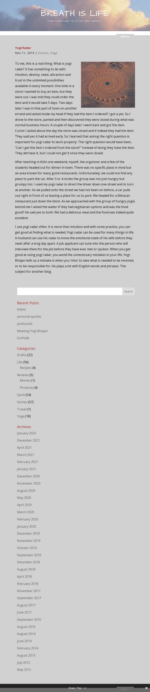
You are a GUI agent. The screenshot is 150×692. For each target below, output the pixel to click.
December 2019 (28, 533)
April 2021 (24, 447)
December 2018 (28, 562)
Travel (21, 409)
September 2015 (29, 619)
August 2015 (26, 627)
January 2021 (26, 469)
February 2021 (27, 462)
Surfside (23, 338)
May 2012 (24, 669)
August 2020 (26, 490)
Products (26, 387)
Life (19, 362)
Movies (25, 380)
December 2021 (28, 440)
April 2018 (24, 576)
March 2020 (25, 512)
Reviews (23, 375)
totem (21, 309)
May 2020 (24, 497)
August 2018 (26, 569)
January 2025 (26, 433)
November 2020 (28, 483)
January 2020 (26, 526)
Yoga (53, 53)
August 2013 (26, 655)
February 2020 (27, 519)
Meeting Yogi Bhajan (32, 331)
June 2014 (24, 641)
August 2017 (26, 605)
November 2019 (28, 541)
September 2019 (29, 555)
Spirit (21, 395)
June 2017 (24, 612)
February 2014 (27, 648)
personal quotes (29, 316)
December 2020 (28, 476)
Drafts (21, 355)
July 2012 (23, 662)
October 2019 (27, 548)
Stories (43, 53)
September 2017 (29, 598)
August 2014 (26, 634)
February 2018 (27, 584)
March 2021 (25, 455)
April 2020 (24, 505)
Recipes (25, 368)
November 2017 (28, 591)
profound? (24, 324)
